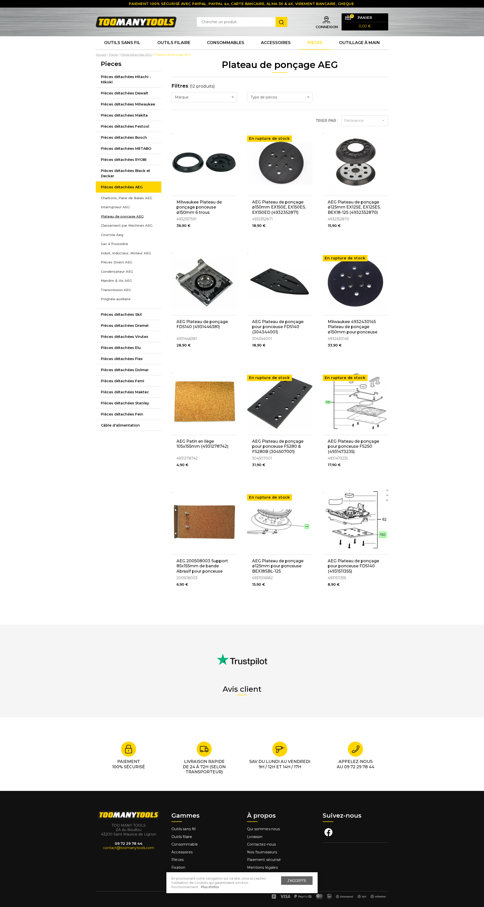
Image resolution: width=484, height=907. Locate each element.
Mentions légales (263, 867)
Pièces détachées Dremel (124, 325)
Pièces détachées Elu (121, 347)
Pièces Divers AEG (116, 262)
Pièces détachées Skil (121, 314)
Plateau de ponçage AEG (122, 216)
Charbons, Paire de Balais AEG (126, 198)
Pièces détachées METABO (126, 148)
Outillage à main (359, 42)
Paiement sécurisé (264, 859)
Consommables (225, 42)
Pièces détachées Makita (124, 115)
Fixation (178, 867)
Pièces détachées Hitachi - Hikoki (126, 79)
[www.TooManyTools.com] (136, 21)
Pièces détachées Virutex (124, 336)
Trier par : (327, 120)
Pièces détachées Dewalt (124, 93)
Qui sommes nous (263, 829)
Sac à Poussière (114, 244)
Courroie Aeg (112, 235)
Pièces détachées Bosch (124, 137)
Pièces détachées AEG (122, 187)
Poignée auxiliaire (116, 299)
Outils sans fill (183, 829)
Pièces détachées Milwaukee (128, 104)
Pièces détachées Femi (122, 381)
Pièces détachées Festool (125, 126)
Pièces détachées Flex (122, 359)
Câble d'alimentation (120, 425)
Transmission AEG (116, 290)
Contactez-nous (261, 844)
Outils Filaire (173, 42)
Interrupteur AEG (115, 207)
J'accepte (296, 881)
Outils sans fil (122, 42)
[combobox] (204, 97)
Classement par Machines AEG (127, 225)
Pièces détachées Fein (122, 414)
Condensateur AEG (117, 271)
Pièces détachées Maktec (125, 392)
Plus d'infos (210, 887)
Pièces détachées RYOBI (123, 159)
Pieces (315, 42)
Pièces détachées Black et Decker (125, 173)
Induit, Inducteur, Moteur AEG (126, 253)
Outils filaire (181, 836)
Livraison (255, 836)
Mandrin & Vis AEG (116, 280)
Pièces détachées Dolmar (125, 370)
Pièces (177, 859)
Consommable (184, 844)
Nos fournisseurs (262, 852)
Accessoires (276, 42)
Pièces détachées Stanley (125, 403)
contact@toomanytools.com (128, 848)
